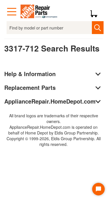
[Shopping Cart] (96, 11)
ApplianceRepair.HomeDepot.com (50, 101)
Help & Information (30, 74)
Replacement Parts (30, 87)
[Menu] (11, 11)
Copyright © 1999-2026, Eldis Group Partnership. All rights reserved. (54, 141)
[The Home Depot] (39, 12)
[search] (98, 27)
